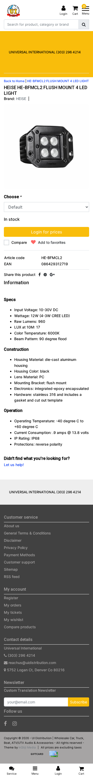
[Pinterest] (45, 274)
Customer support (19, 562)
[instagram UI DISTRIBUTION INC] (14, 723)
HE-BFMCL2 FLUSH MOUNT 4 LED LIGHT (58, 81)
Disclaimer (12, 540)
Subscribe (78, 702)
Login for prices (46, 231)
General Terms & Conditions (27, 533)
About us (11, 526)
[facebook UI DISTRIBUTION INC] (5, 723)
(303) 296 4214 (21, 655)
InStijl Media (27, 747)
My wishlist (13, 619)
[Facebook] (39, 274)
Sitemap (11, 569)
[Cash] (38, 756)
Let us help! (14, 464)
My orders (12, 605)
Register (11, 598)
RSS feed (12, 576)
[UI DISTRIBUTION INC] (13, 10)
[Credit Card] (55, 756)
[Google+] (52, 274)
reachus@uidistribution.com (32, 662)
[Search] (84, 24)
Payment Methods (19, 555)
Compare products (20, 627)
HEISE (21, 98)
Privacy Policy (16, 547)
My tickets (13, 612)
